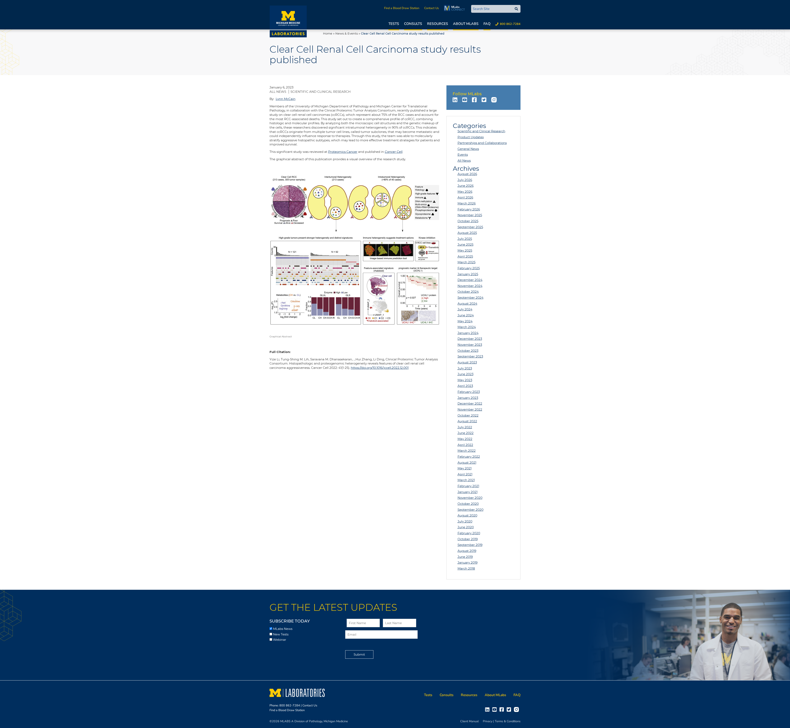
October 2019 (468, 539)
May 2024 (465, 321)
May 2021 (465, 468)
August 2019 (467, 551)
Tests (393, 23)
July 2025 (465, 239)
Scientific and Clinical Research (320, 92)
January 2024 (468, 333)
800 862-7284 (510, 24)
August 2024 (467, 303)
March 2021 (466, 480)
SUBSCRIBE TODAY (290, 621)
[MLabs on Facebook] (475, 99)
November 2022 (470, 409)
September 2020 (470, 510)
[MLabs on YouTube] (465, 99)
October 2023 (468, 351)
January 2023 (468, 398)
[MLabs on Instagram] (494, 99)
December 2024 (470, 280)
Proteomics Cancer (342, 152)
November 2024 (470, 286)
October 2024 (468, 292)
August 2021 (467, 462)
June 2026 (466, 186)
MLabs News (282, 629)
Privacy (487, 721)
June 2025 (465, 244)
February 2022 (469, 457)
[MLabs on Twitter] (485, 99)
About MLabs (466, 23)
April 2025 (465, 256)
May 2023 (465, 380)
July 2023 (465, 368)
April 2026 (465, 197)
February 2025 (469, 268)
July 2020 (465, 521)
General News (468, 149)
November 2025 (470, 215)
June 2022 (466, 433)
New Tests (280, 634)
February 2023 (469, 392)
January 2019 (467, 562)
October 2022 (468, 415)
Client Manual (469, 721)
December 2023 (470, 339)
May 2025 (465, 250)
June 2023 (465, 374)
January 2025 (468, 274)
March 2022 (467, 451)
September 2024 (470, 298)
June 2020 (466, 527)
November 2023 (470, 345)
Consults (413, 23)
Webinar (279, 640)
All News (278, 92)
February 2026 (469, 209)
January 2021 (467, 492)
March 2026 (467, 203)
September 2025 (470, 227)
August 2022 (467, 421)
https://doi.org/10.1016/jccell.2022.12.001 (380, 368)
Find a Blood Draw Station (401, 8)
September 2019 (470, 545)
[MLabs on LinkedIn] (456, 99)
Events (463, 155)
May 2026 (465, 192)
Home (327, 33)
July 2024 (465, 309)
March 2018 (466, 568)
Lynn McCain (285, 99)
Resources (437, 23)
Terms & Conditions (507, 721)
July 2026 (465, 180)
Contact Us (431, 8)
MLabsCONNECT (455, 8)
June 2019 (465, 557)
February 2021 (468, 486)
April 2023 (465, 386)
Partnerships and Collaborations (482, 143)
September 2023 (470, 356)
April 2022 (465, 445)
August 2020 (467, 515)
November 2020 (470, 498)
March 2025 (466, 262)
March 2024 (467, 327)
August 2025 (467, 233)
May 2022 (465, 439)
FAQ (486, 23)
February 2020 (469, 533)
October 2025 (468, 221)
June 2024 (466, 315)
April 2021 (465, 474)
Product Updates (471, 137)
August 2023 (467, 362)
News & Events (346, 33)
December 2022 (470, 403)
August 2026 (467, 174)
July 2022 (465, 427)
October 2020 (468, 504)
